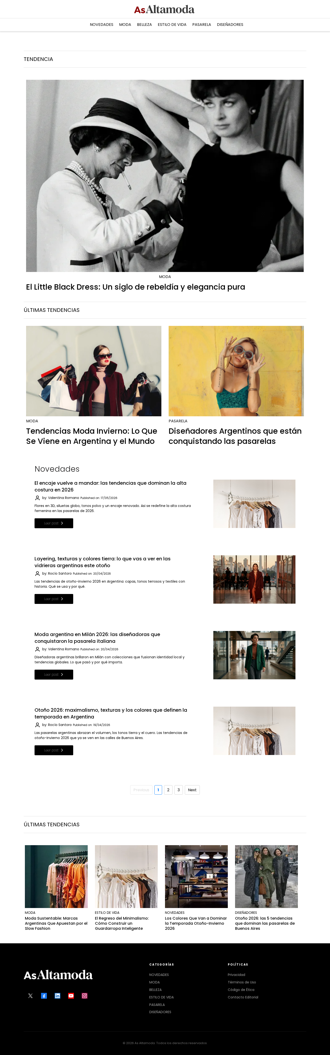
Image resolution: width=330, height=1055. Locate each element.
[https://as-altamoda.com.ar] (164, 9)
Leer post (51, 523)
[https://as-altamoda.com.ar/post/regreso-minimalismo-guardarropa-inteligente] (126, 876)
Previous (141, 790)
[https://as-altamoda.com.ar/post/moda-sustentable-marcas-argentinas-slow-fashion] (56, 876)
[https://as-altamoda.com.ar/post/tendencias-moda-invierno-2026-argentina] (93, 371)
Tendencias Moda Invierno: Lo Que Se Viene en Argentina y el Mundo (91, 436)
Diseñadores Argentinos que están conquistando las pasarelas (235, 436)
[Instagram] (84, 996)
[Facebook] (44, 996)
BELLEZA (155, 989)
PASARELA (157, 1004)
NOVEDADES (159, 974)
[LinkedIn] (57, 996)
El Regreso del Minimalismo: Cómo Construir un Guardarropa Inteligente (122, 923)
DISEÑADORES (160, 1012)
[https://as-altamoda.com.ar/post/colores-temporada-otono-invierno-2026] (196, 876)
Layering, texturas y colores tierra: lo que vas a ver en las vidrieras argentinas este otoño (103, 562)
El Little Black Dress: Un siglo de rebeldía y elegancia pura (135, 286)
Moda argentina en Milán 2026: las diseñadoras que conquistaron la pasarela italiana (97, 638)
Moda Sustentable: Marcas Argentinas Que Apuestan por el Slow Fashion (56, 923)
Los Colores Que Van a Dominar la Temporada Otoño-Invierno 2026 (196, 923)
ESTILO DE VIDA (161, 997)
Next (192, 790)
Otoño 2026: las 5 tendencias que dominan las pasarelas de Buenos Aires (265, 923)
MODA (154, 982)
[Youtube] (71, 996)
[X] (30, 996)
